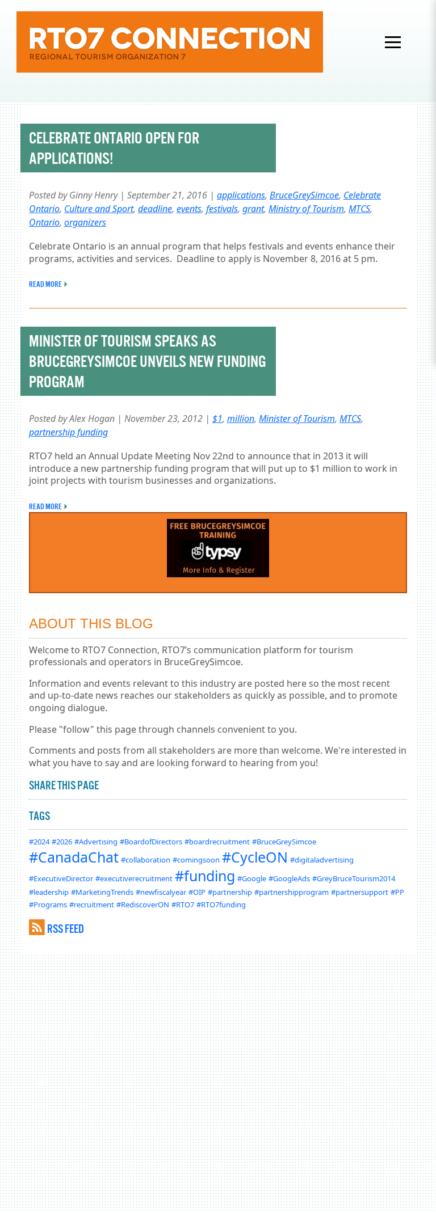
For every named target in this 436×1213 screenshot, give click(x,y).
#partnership (230, 892)
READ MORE (45, 284)
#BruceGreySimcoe (284, 841)
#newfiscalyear (161, 892)
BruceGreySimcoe (304, 195)
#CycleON (255, 857)
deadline (155, 208)
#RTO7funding (221, 904)
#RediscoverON (142, 904)
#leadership (49, 892)
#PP (397, 892)
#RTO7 (182, 904)
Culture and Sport (98, 208)
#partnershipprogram (291, 892)
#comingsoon (196, 860)
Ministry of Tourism (306, 208)
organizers (85, 222)
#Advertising (96, 841)
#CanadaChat (74, 857)
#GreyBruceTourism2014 (353, 878)
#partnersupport (359, 892)
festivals (222, 208)
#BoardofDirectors (151, 841)
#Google (251, 878)
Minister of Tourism (297, 418)
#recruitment (91, 904)
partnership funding (68, 432)
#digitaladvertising (322, 860)
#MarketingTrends (102, 892)
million (240, 418)
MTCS (359, 208)
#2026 (62, 841)
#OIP (197, 892)
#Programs (48, 904)
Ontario (44, 222)
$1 (217, 418)
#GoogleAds (289, 878)
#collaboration (145, 860)
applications (241, 195)
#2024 (39, 841)
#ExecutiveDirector (61, 878)
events (189, 208)
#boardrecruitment (217, 841)
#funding (205, 875)
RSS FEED (65, 928)
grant (253, 208)
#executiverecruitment (134, 878)
